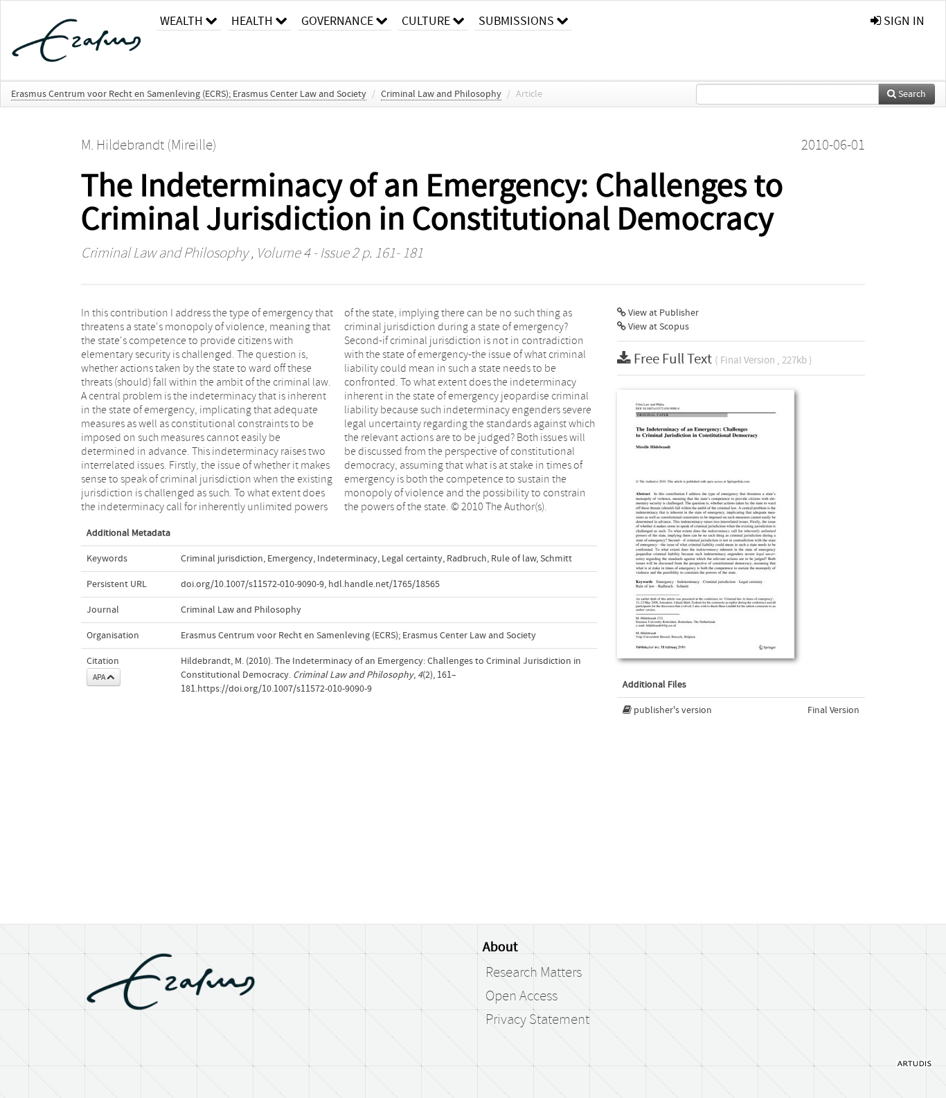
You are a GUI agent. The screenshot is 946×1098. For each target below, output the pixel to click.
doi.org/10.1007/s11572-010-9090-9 (252, 584)
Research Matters (533, 972)
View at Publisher (662, 312)
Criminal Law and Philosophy (441, 94)
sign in (903, 21)
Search (911, 94)
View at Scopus (657, 326)
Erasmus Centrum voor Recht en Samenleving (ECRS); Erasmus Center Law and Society (188, 94)
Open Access (521, 996)
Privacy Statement (537, 1019)
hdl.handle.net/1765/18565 (384, 584)
